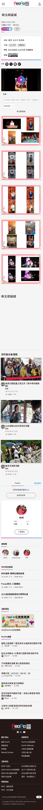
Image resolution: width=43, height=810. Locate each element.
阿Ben (7, 698)
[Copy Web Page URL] (19, 64)
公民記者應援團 (27, 749)
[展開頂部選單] (40, 4)
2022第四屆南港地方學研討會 (14, 594)
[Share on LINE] (15, 64)
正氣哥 (7, 708)
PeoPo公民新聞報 (28, 742)
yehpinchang (16, 558)
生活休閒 (12, 45)
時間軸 (3, 749)
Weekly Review (7, 752)
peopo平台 (8, 676)
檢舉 (17, 29)
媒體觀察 (21, 45)
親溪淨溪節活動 (12, 465)
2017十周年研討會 (29, 769)
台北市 (15, 40)
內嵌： (5, 94)
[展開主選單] (3, 4)
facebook (18, 732)
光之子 (7, 656)
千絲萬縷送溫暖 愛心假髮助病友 (15, 663)
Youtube (24, 732)
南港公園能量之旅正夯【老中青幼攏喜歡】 (22, 384)
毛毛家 (7, 646)
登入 (28, 489)
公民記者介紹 (26, 752)
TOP (38, 797)
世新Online (8, 666)
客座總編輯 (25, 756)
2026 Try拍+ (6, 766)
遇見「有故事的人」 (29, 776)
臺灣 (10, 40)
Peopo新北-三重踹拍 (10, 584)
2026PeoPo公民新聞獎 (10, 630)
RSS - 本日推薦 (7, 790)
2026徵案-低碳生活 (29, 766)
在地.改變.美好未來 (29, 773)
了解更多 (21, 532)
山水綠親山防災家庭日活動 (17, 425)
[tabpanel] (21, 489)
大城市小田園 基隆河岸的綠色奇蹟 (16, 705)
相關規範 (4, 745)
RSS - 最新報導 (7, 786)
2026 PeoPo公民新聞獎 (10, 769)
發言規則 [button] (37, 483)
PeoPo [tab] (17, 483)
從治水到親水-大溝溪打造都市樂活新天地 (19, 653)
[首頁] (21, 4)
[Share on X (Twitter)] (11, 64)
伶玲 (21, 517)
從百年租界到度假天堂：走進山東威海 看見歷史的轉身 (20, 694)
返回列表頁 (21, 495)
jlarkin (5, 558)
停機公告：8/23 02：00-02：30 (15, 673)
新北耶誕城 (12, 50)
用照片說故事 (6, 776)
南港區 (21, 40)
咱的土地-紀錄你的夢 (9, 773)
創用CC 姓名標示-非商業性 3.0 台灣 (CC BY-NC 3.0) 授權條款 (13, 55)
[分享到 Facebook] (6, 64)
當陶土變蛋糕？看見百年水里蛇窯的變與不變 (21, 643)
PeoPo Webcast (27, 745)
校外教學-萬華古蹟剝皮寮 (12, 573)
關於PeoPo (5, 742)
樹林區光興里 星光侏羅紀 (12, 683)
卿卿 (6, 389)
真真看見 (8, 686)
